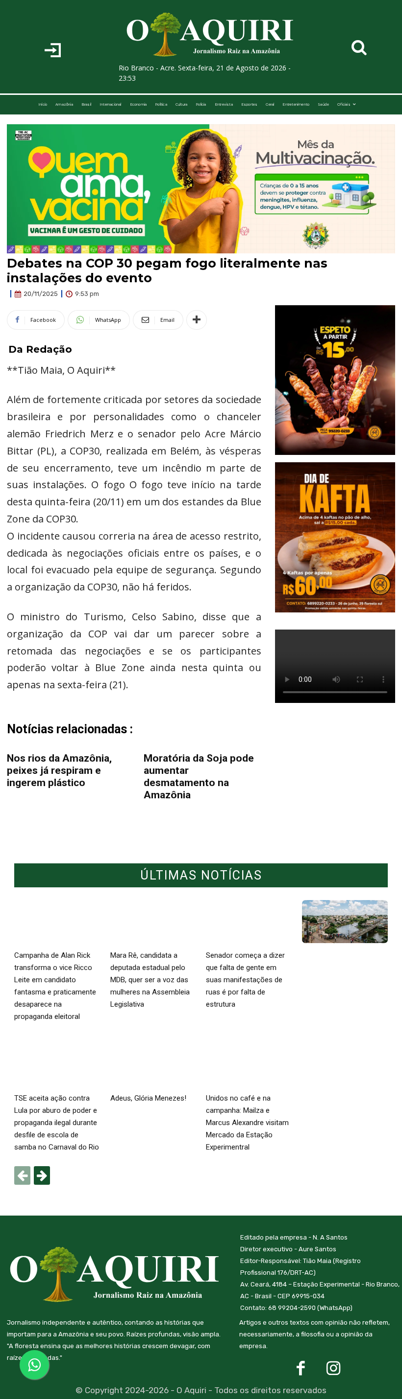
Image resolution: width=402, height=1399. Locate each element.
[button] (359, 47)
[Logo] (210, 35)
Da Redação (40, 349)
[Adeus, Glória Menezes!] (153, 1064)
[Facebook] (301, 1368)
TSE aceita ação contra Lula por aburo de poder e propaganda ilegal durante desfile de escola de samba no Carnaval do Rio (56, 1122)
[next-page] (42, 1175)
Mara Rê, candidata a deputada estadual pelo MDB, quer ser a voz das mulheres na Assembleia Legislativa (150, 980)
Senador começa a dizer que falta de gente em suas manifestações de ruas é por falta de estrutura (245, 980)
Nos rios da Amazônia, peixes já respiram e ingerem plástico (59, 770)
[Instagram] (333, 1368)
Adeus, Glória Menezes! (148, 1098)
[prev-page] (22, 1175)
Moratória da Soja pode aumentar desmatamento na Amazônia (199, 776)
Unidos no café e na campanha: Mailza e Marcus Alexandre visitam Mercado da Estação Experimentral (247, 1122)
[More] (196, 320)
